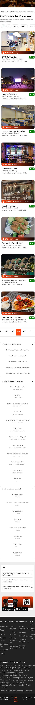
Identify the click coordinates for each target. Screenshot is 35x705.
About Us (4, 626)
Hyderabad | (17, 670)
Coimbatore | (11, 673)
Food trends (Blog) (2, 632)
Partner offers (3, 639)
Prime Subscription (24, 627)
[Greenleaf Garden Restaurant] (18, 270)
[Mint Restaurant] (18, 196)
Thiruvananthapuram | (18, 680)
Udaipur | (4, 682)
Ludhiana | (23, 678)
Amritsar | (24, 675)
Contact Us (4, 650)
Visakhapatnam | (7, 675)
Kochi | (3, 673)
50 (30, 331)
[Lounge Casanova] (18, 84)
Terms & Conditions (23, 641)
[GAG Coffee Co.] (18, 47)
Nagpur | (31, 680)
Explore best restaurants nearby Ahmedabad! (16, 691)
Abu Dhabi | (20, 682)
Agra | (9, 670)
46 (7, 331)
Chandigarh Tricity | (8, 685)
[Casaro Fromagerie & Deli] (18, 121)
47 (13, 331)
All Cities (3, 687)
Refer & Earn (24, 636)
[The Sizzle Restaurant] (18, 307)
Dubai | (16, 668)
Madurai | (11, 682)
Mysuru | (31, 678)
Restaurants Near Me (14, 647)
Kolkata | (9, 668)
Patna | (17, 675)
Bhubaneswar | (6, 678)
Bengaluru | (22, 665)
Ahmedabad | (29, 668)
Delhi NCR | (5, 665)
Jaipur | (3, 670)
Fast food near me (14, 633)
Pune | (2, 668)
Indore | (16, 678)
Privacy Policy (22, 646)
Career (3, 653)
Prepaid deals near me (14, 640)
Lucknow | (26, 670)
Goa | (21, 668)
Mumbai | (13, 665)
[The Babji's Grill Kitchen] (18, 233)
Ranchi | (21, 673)
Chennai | (31, 665)
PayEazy (22, 632)
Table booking (13, 627)
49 (24, 331)
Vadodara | (4, 680)
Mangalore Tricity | (24, 685)
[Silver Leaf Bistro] (18, 159)
